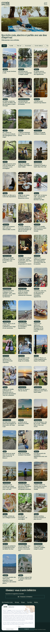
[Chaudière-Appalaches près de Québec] (5, 3)
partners (9, 610)
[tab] (4, 45)
